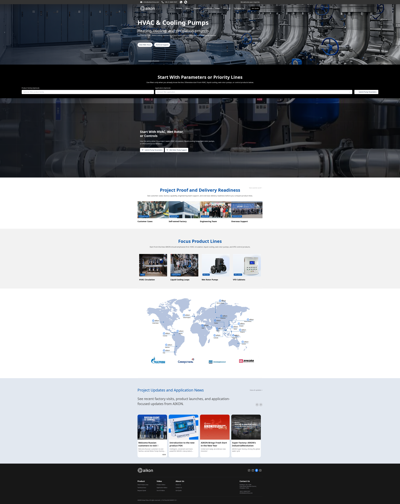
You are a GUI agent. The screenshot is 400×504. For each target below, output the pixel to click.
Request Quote (142, 490)
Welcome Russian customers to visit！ (148, 444)
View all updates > (256, 390)
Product (179, 8)
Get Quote (179, 490)
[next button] (260, 404)
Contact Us (207, 8)
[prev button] (257, 404)
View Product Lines (143, 485)
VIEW (164, 455)
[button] (88, 92)
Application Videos (162, 487)
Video (217, 8)
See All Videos (161, 490)
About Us (226, 8)
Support (197, 8)
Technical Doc (239, 8)
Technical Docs (142, 487)
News (188, 8)
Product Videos (161, 485)
